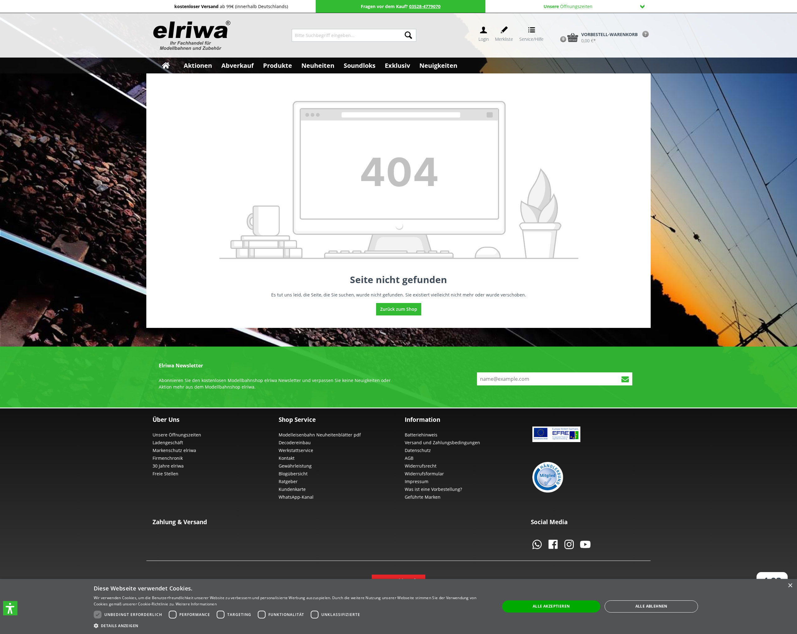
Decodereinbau (295, 442)
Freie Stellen (165, 474)
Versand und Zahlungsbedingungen (442, 442)
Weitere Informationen (196, 604)
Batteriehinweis (421, 435)
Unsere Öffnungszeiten (177, 435)
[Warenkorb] (556, 27)
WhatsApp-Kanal (296, 497)
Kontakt (287, 458)
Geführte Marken (423, 497)
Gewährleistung (295, 466)
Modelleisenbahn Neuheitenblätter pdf (320, 435)
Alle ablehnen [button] (651, 606)
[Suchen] (408, 35)
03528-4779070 (425, 6)
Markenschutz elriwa (174, 450)
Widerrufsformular (424, 474)
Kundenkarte (292, 489)
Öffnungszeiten (568, 6)
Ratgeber (288, 481)
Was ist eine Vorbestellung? (433, 489)
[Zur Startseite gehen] (191, 35)
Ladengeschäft (168, 442)
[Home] (166, 65)
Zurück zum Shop (398, 309)
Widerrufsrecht (420, 466)
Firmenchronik (168, 458)
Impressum (416, 481)
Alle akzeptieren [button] (551, 606)
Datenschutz (418, 450)
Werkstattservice (296, 450)
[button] (10, 608)
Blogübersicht (293, 474)
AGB (409, 458)
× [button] (790, 585)
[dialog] (398, 606)
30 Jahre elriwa (168, 466)
